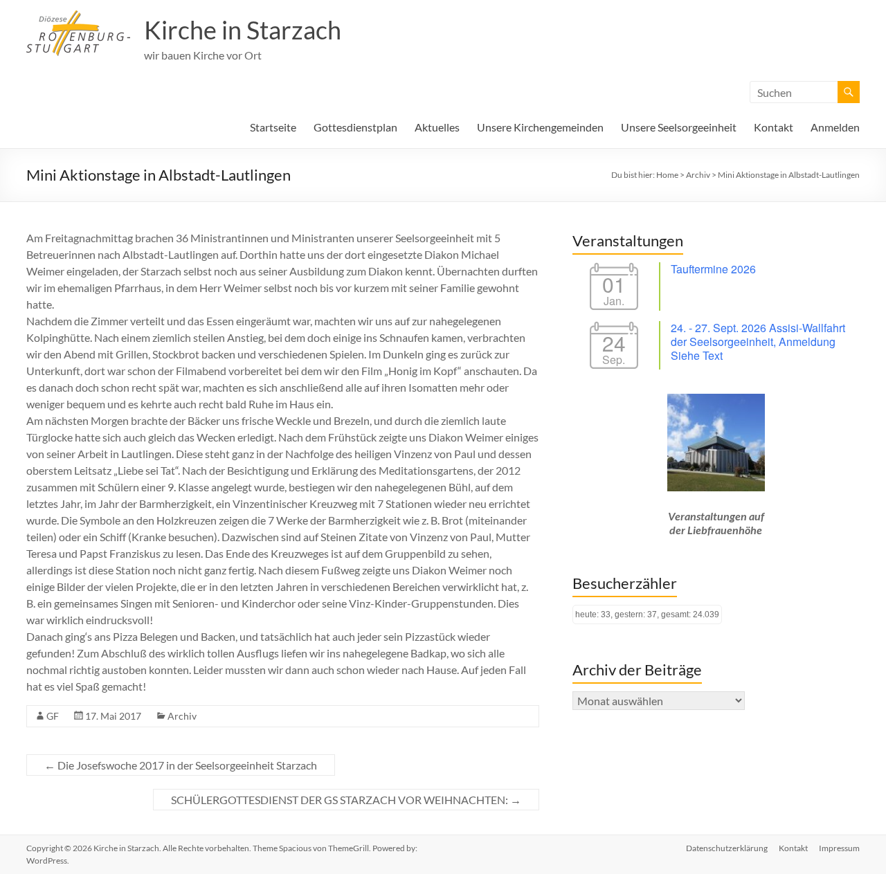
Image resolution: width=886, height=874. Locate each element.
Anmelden (835, 127)
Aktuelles (437, 127)
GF (52, 716)
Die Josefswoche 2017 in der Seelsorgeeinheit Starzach (180, 765)
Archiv (182, 716)
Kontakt (773, 127)
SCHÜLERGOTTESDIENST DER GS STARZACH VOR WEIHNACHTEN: (346, 799)
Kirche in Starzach (242, 30)
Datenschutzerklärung (727, 848)
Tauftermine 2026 (713, 269)
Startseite (273, 127)
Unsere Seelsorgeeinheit (678, 127)
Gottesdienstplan (355, 127)
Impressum (839, 848)
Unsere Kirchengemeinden (540, 127)
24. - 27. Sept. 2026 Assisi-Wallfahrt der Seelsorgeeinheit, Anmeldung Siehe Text (758, 341)
